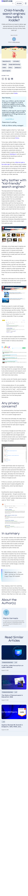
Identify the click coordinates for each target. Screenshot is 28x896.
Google (4, 64)
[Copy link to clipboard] (3, 79)
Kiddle (4, 67)
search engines (6, 70)
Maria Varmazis (16, 42)
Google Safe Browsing (14, 64)
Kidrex (10, 67)
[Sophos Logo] (7, 1)
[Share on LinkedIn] (9, 79)
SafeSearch (18, 67)
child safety (16, 61)
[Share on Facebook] (12, 79)
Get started (19, 3)
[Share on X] (6, 79)
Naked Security (6, 61)
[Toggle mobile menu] (25, 3)
